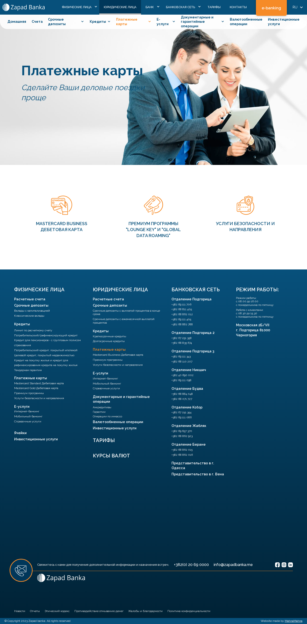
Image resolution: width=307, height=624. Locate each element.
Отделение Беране (188, 444)
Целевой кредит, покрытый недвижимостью (44, 355)
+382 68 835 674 (181, 342)
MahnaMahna (293, 621)
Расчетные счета (29, 299)
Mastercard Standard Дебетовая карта (39, 383)
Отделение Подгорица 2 (192, 333)
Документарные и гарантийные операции (121, 399)
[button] (78, 7)
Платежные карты (30, 378)
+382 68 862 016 (182, 454)
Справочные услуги (27, 421)
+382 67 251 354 (181, 412)
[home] (23, 7)
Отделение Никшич (188, 370)
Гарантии (99, 412)
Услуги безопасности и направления (39, 398)
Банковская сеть (195, 289)
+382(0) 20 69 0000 (191, 564)
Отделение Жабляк (188, 426)
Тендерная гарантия (28, 370)
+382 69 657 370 (181, 431)
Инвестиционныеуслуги (284, 21)
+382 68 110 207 (181, 361)
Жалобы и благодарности (145, 611)
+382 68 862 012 (182, 314)
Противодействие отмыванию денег (99, 611)
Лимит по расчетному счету (33, 330)
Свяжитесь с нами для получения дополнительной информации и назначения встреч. (103, 564)
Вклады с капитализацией (32, 310)
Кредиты (22, 324)
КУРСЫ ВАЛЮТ (111, 456)
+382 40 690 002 (182, 375)
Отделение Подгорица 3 (192, 351)
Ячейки (20, 433)
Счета (37, 21)
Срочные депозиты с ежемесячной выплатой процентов (123, 320)
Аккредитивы (102, 407)
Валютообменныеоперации (246, 21)
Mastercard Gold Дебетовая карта (36, 388)
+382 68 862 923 (182, 436)
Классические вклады (29, 315)
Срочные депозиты (31, 305)
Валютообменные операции (118, 422)
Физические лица (39, 289)
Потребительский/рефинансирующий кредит (45, 335)
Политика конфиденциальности (188, 611)
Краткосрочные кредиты (109, 336)
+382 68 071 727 (181, 399)
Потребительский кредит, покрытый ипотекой (45, 350)
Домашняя (16, 21)
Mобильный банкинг (28, 416)
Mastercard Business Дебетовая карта (118, 354)
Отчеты (35, 611)
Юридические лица (120, 7)
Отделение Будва (187, 388)
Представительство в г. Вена (197, 474)
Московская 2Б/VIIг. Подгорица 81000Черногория (253, 330)
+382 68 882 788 (182, 324)
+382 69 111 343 (181, 356)
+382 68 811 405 (181, 309)
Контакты (238, 7)
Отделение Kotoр (186, 407)
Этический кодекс (57, 611)
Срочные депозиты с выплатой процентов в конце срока (126, 312)
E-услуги (22, 406)
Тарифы (214, 7)
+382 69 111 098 (181, 380)
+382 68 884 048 (182, 394)
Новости (19, 611)
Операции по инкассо (107, 416)
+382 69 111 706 (181, 304)
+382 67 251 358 (181, 338)
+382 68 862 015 (182, 449)
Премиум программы (29, 393)
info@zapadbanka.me (233, 564)
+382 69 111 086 (181, 417)
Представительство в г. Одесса (192, 465)
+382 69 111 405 (181, 319)
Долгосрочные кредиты (109, 341)
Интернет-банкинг (26, 411)
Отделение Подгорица (191, 299)
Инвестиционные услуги (36, 439)
